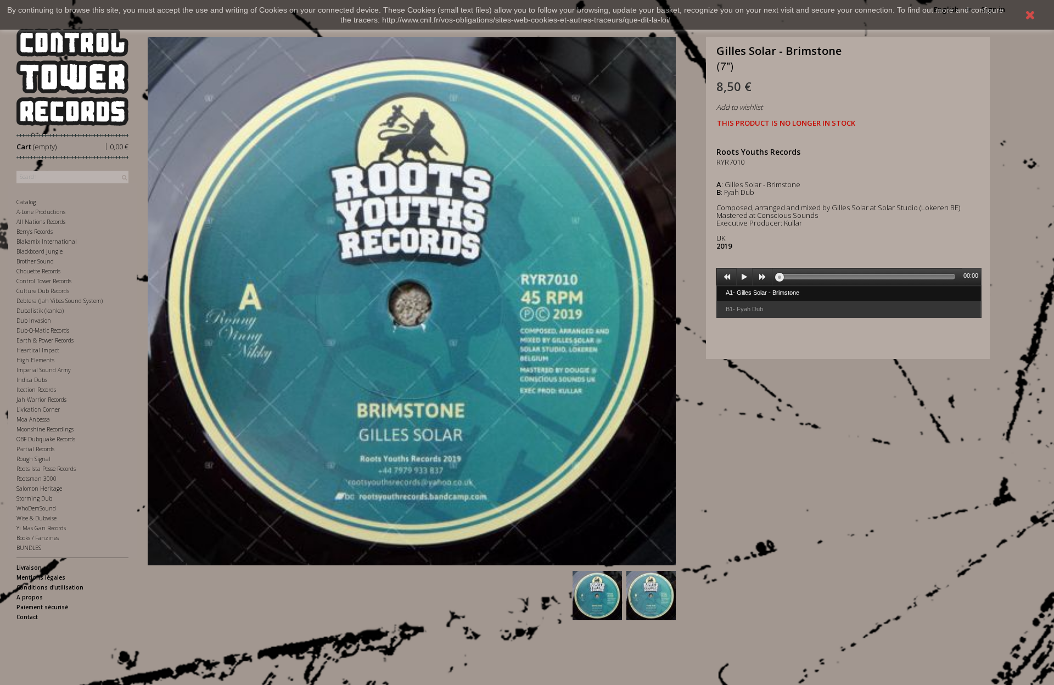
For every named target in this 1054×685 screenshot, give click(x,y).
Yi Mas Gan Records (41, 528)
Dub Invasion (33, 320)
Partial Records (35, 449)
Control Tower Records (43, 281)
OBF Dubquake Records (45, 439)
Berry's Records (34, 231)
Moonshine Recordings (45, 429)
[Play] (744, 277)
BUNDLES (28, 548)
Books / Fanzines (37, 538)
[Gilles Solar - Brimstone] (597, 595)
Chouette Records (38, 271)
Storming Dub (34, 498)
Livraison (29, 567)
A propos (29, 597)
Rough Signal (33, 459)
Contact (27, 617)
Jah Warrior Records (41, 399)
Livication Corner (38, 409)
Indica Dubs (31, 380)
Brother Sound (35, 261)
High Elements (35, 360)
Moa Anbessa (33, 419)
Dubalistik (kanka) (40, 311)
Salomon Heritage (39, 488)
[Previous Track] (727, 277)
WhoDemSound (36, 508)
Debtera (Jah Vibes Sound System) (59, 301)
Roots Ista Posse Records (46, 469)
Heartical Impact (37, 350)
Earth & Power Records (45, 340)
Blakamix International (46, 241)
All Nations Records (40, 222)
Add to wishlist (739, 107)
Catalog (26, 202)
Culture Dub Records (42, 291)
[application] (848, 276)
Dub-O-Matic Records (42, 330)
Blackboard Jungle (39, 251)
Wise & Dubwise (36, 518)
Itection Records (36, 390)
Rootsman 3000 (36, 478)
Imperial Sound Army (43, 370)
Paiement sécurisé (42, 607)
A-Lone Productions (40, 212)
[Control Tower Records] (72, 77)
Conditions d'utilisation (49, 587)
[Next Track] (762, 277)
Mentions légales (40, 577)
